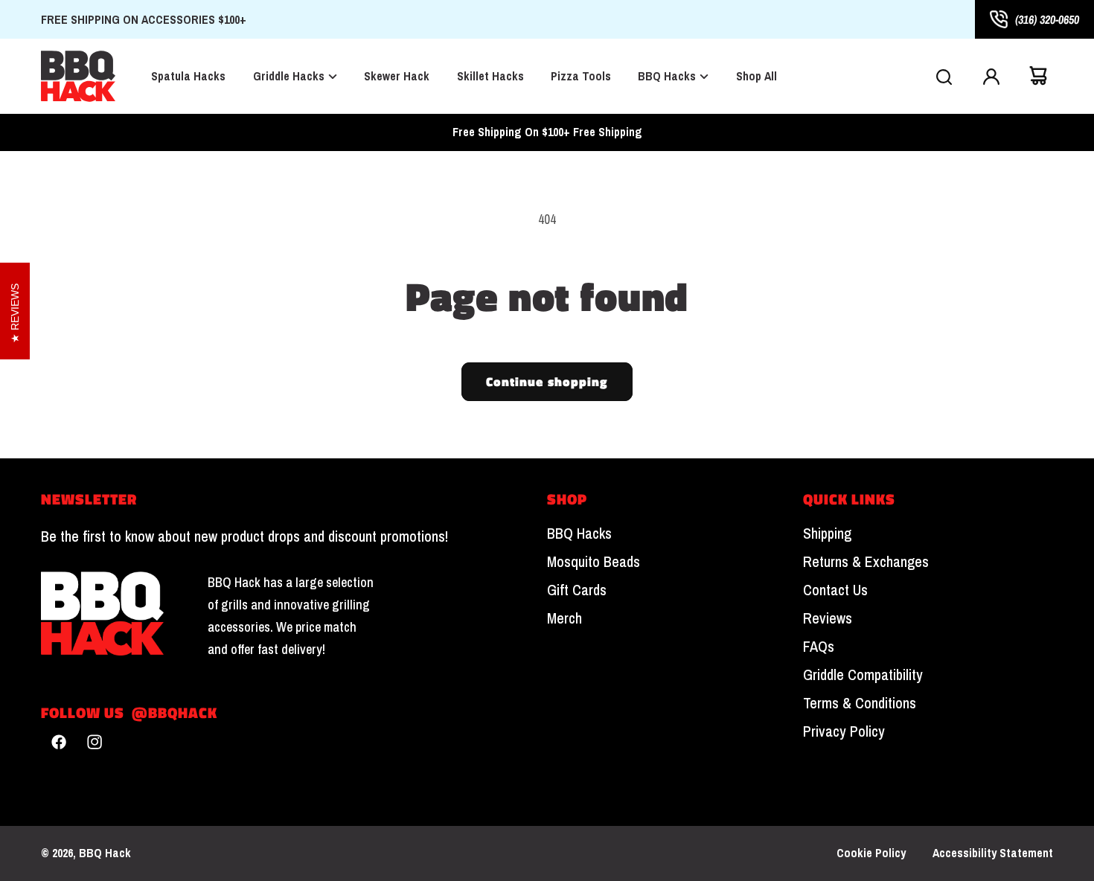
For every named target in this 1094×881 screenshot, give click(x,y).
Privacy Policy (844, 731)
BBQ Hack (105, 853)
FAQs (818, 646)
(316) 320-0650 (1047, 19)
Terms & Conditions (859, 703)
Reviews (827, 618)
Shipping (827, 533)
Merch (564, 618)
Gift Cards (577, 590)
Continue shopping (547, 381)
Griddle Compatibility (863, 674)
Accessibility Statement (993, 853)
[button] (944, 76)
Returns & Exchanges (866, 561)
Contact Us (835, 590)
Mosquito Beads (593, 561)
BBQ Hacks (579, 533)
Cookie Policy (871, 853)
